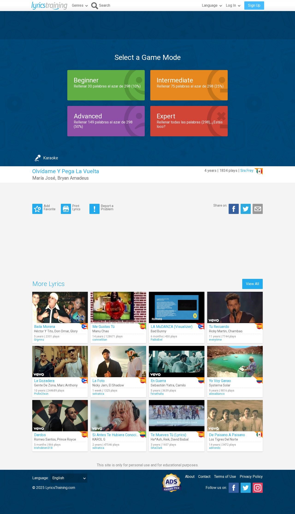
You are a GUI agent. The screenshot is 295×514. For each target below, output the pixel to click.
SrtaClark (156, 448)
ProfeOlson (41, 393)
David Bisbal (180, 439)
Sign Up (254, 5)
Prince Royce (66, 439)
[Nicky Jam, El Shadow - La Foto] (118, 361)
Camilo (181, 385)
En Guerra (158, 381)
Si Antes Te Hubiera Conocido (116, 435)
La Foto (98, 381)
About (190, 476)
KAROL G (98, 439)
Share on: (220, 205)
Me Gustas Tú (103, 326)
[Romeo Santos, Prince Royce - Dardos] (60, 415)
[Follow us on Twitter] (246, 488)
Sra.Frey (247, 170)
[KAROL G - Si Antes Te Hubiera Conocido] (118, 415)
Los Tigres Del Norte (223, 439)
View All (252, 284)
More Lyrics (48, 284)
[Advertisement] (147, 25)
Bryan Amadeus (73, 178)
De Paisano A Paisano (227, 435)
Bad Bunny (158, 331)
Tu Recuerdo (219, 326)
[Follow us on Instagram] (258, 488)
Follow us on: (216, 487)
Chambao (235, 331)
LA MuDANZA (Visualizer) (171, 326)
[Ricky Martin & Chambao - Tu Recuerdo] (235, 307)
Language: (40, 478)
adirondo (214, 448)
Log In (231, 5)
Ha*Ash (156, 439)
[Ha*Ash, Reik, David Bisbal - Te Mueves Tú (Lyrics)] (176, 415)
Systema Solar (219, 385)
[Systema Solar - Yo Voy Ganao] (235, 361)
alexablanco (216, 393)
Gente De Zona (45, 385)
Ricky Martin (218, 331)
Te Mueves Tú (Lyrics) (168, 435)
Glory (74, 331)
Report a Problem (107, 207)
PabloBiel (156, 339)
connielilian (99, 339)
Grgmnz (39, 339)
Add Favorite (50, 207)
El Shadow (116, 385)
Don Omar (61, 331)
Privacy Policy (251, 476)
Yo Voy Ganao (220, 381)
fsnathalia (157, 393)
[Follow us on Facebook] (234, 488)
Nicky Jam (99, 385)
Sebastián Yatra (162, 385)
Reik (166, 439)
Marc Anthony (67, 385)
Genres (77, 5)
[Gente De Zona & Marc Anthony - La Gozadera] (60, 361)
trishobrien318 (43, 448)
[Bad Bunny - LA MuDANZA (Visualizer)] (176, 307)
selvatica (98, 393)
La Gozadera (44, 381)
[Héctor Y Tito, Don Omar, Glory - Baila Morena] (60, 307)
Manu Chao (100, 331)
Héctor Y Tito (43, 331)
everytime (215, 339)
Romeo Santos (45, 439)
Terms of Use (225, 476)
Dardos (40, 435)
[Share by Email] (258, 209)
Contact (204, 476)
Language (210, 5)
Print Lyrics (76, 207)
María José (43, 178)
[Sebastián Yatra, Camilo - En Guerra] (176, 361)
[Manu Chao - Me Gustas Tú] (118, 307)
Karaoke (50, 157)
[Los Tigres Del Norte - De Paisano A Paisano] (235, 415)
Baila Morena (44, 326)
